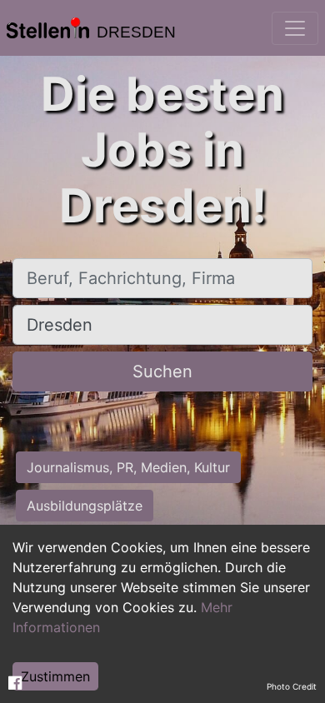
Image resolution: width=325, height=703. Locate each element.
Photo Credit (292, 686)
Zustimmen (55, 676)
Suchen (162, 371)
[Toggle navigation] (295, 28)
